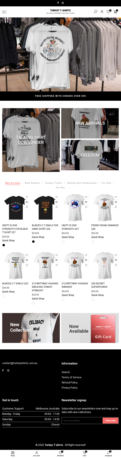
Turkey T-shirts (54, 445)
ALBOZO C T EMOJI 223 (15, 283)
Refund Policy (69, 382)
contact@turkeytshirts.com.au (19, 363)
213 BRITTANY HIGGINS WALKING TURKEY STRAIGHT (45, 287)
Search (66, 372)
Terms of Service (71, 377)
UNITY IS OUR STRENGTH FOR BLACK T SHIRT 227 (15, 229)
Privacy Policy (69, 387)
